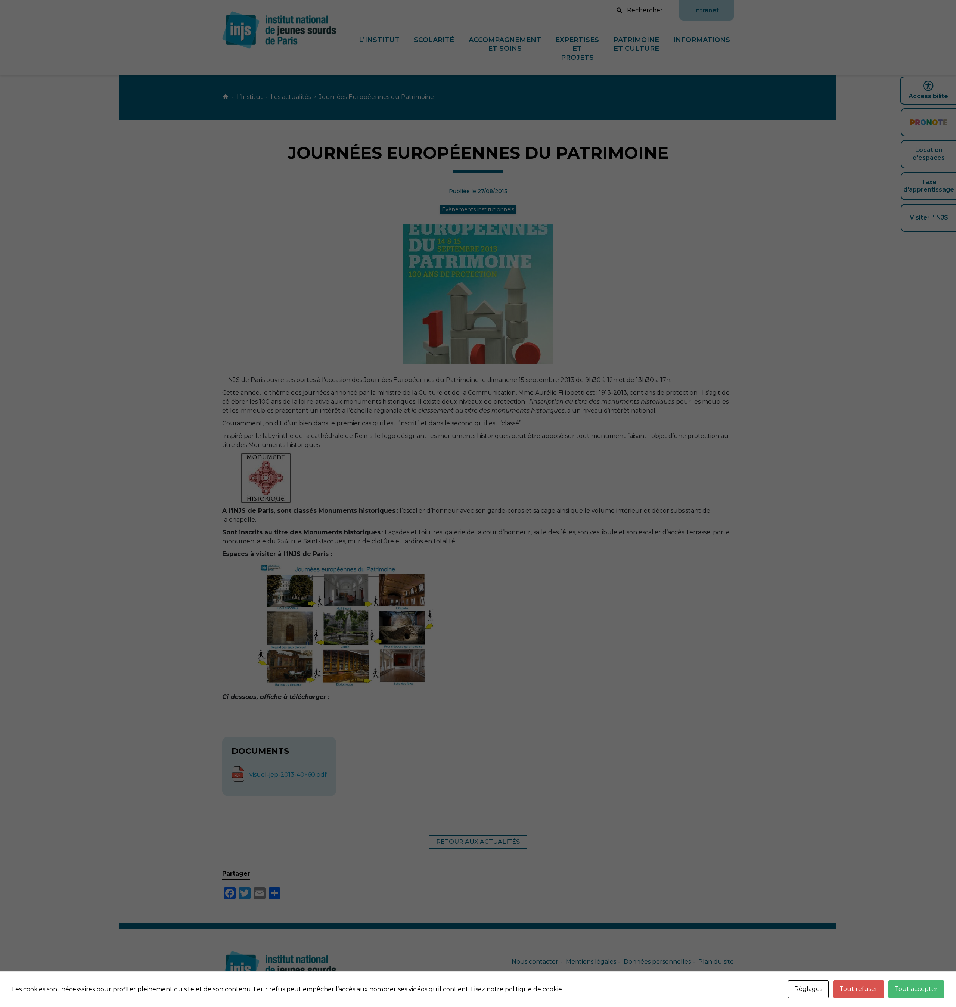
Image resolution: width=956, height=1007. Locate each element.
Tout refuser (858, 988)
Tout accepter (916, 988)
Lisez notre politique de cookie (516, 989)
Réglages (808, 988)
